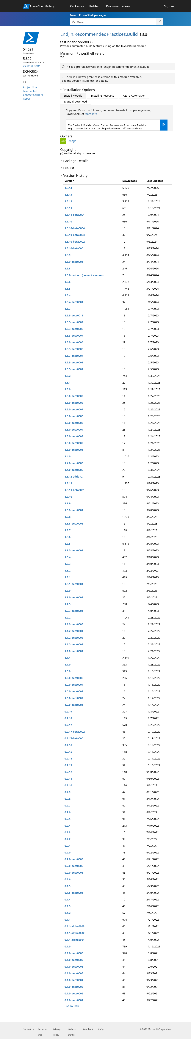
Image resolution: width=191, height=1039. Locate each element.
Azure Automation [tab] (134, 95)
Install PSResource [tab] (102, 95)
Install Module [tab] (73, 95)
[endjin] (64, 141)
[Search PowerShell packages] (159, 21)
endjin (72, 141)
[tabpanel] (117, 119)
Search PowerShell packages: (88, 15)
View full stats (31, 66)
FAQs (101, 1029)
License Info (30, 91)
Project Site (30, 87)
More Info (91, 114)
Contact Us (28, 1029)
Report (27, 98)
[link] (79, 6)
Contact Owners (33, 95)
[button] (61, 90)
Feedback (88, 1029)
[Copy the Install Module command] (163, 125)
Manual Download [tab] (75, 101)
